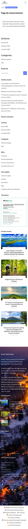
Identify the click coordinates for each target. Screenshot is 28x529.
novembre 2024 (5, 49)
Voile (2, 63)
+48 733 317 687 (9, 481)
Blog (2, 186)
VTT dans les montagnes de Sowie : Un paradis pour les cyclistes (14, 304)
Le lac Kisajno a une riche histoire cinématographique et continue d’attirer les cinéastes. (13, 86)
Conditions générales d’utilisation (10, 189)
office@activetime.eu (11, 484)
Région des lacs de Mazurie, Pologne (11, 91)
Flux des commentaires (7, 162)
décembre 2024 (5, 46)
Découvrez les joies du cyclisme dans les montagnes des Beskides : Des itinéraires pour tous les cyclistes (14, 103)
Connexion (4, 156)
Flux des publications (7, 159)
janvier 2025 (4, 42)
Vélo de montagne (6, 59)
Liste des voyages (6, 175)
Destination (4, 182)
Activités (3, 179)
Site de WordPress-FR (7, 166)
